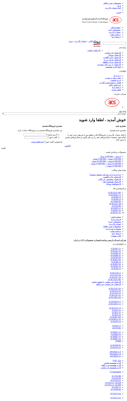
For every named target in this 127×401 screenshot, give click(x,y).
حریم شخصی (115, 80)
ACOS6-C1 (116, 387)
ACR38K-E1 (116, 255)
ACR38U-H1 (115, 260)
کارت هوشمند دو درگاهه (111, 365)
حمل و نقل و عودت (113, 78)
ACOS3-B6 (116, 206)
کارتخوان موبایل (114, 55)
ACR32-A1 (116, 313)
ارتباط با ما (116, 37)
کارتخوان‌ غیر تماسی (113, 53)
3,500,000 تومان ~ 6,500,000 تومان (107, 159)
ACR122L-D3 (115, 291)
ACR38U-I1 (116, 197)
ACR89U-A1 (115, 337)
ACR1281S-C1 (115, 302)
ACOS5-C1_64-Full (113, 383)
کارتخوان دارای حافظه (112, 62)
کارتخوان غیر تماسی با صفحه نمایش (106, 282)
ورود (119, 5)
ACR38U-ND (115, 317)
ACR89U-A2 (115, 339)
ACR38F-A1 (116, 253)
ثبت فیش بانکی (115, 85)
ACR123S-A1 (115, 293)
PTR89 (118, 341)
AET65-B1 (116, 328)
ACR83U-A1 (115, 332)
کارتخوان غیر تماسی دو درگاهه (108, 284)
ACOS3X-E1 (115, 380)
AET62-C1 (116, 326)
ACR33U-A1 (115, 213)
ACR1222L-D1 (115, 288)
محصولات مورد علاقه (112, 3)
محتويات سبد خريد (113, 229)
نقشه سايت (116, 90)
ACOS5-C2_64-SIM (113, 385)
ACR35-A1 (116, 315)
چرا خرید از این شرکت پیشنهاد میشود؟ (105, 175)
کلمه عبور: (52, 137)
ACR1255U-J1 (115, 308)
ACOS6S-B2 (116, 201)
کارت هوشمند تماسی (112, 363)
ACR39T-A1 (116, 208)
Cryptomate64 (115, 372)
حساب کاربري (115, 32)
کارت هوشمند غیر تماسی (111, 368)
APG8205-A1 (115, 356)
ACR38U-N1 (115, 264)
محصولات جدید (114, 30)
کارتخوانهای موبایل (113, 184)
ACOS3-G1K (115, 394)
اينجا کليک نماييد (37, 142)
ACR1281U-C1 (114, 195)
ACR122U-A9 (115, 204)
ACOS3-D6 (116, 378)
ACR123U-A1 (115, 295)
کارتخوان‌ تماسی (93, 50)
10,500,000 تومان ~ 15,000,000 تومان (106, 164)
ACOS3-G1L (115, 398)
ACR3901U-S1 (115, 319)
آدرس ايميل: (51, 135)
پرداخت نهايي (115, 34)
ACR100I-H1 (115, 345)
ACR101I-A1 (115, 347)
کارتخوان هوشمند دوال (112, 182)
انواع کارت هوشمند (113, 67)
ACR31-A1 (116, 310)
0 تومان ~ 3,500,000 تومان (110, 156)
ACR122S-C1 (115, 273)
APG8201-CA (115, 352)
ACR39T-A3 (116, 321)
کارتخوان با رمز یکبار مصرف (109, 64)
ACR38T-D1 (116, 257)
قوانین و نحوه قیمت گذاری (110, 83)
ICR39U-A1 (116, 210)
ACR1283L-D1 (115, 297)
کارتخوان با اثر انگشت (112, 57)
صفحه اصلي (116, 27)
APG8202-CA (115, 354)
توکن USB (117, 360)
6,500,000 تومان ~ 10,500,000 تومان (106, 161)
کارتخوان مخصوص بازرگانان (109, 179)
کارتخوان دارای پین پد (112, 60)
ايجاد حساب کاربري (113, 8)
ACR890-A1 (116, 334)
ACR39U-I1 (116, 199)
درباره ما (117, 75)
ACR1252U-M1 (114, 193)
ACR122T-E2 (115, 275)
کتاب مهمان (116, 236)
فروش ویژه (116, 219)
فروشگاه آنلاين (94, 41)
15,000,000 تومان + (113, 166)
